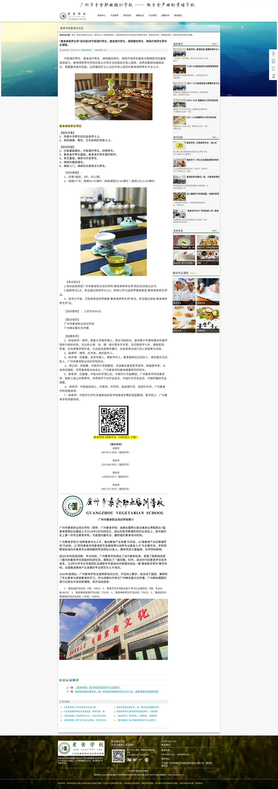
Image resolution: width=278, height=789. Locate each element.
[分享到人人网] (74, 680)
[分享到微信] (77, 680)
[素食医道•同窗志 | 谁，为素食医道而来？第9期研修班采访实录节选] (179, 179)
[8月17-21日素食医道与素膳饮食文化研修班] (179, 86)
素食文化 (98, 35)
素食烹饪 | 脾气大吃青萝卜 (184, 263)
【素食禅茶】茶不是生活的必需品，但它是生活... (85, 720)
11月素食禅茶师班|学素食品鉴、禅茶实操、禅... (84, 711)
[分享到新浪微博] (67, 680)
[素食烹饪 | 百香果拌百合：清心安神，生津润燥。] (179, 145)
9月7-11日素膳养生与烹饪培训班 (201, 117)
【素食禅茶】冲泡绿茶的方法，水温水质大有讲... (85, 716)
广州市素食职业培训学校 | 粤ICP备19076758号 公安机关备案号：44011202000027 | (150, 775)
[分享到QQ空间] (64, 680)
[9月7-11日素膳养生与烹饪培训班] (179, 120)
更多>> (215, 44)
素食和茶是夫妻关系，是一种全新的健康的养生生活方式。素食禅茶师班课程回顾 (116, 691)
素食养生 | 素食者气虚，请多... (185, 248)
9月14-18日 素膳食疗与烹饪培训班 (202, 100)
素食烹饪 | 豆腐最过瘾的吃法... (209, 248)
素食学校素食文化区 (85, 35)
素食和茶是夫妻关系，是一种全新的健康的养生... (139, 707)
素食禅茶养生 (109, 35)
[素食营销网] (72, 19)
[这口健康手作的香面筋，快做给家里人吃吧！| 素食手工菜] (179, 196)
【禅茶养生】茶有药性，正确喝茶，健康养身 (137, 716)
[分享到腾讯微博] (70, 680)
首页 (73, 35)
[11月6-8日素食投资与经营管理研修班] (179, 69)
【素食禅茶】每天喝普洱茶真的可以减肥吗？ (98, 687)
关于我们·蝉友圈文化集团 (138, 771)
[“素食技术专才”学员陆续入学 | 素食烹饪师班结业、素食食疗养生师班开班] (179, 213)
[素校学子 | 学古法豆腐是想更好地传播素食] (179, 163)
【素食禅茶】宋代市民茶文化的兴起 (79, 707)
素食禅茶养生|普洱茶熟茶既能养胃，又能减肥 (137, 711)
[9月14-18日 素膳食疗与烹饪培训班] (179, 103)
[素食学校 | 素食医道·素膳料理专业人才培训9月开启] (179, 52)
